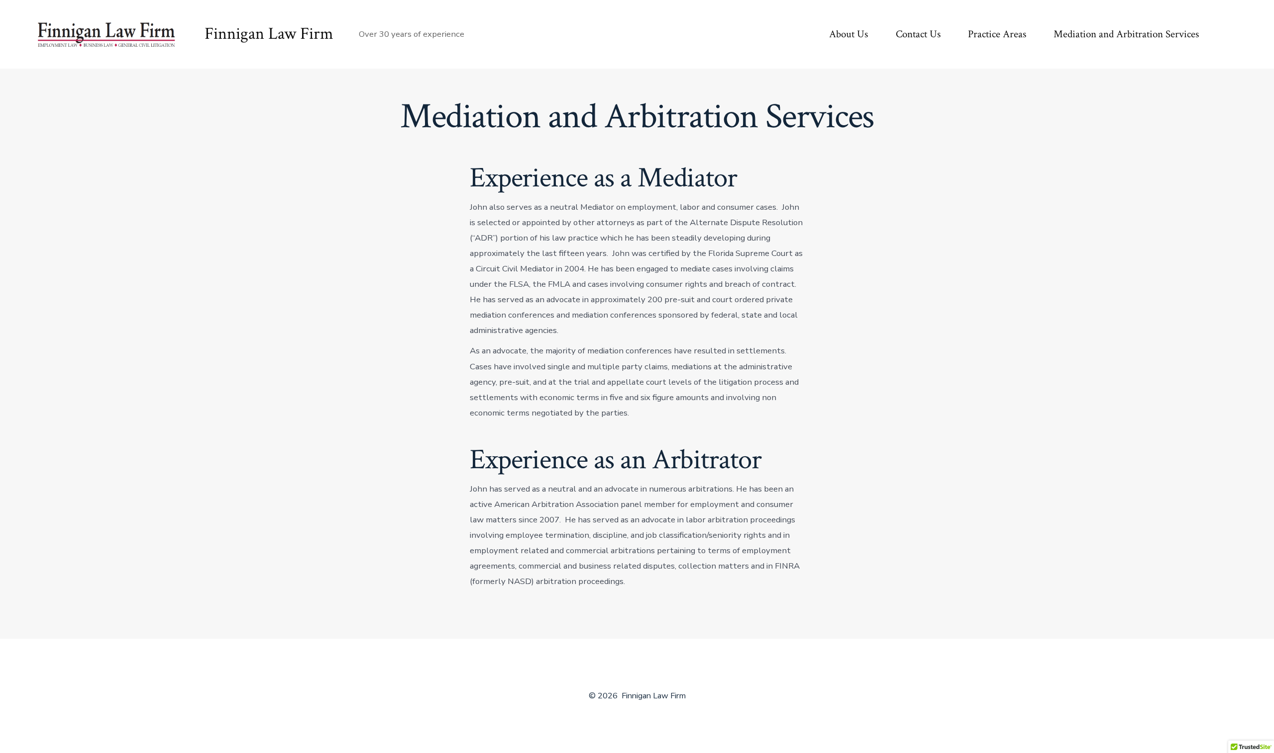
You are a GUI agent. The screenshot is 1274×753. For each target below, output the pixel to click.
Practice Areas (997, 34)
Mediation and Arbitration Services (1126, 34)
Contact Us (918, 34)
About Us (848, 34)
